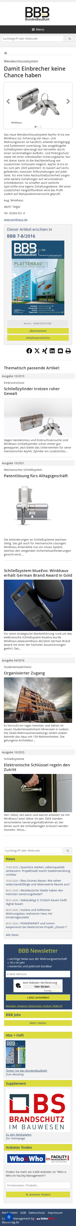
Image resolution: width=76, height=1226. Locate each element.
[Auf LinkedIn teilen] (53, 352)
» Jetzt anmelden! (38, 997)
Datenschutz (37, 1212)
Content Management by (18, 1218)
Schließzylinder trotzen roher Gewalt (32, 391)
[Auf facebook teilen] (29, 352)
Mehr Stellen (38, 1023)
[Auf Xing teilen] (45, 352)
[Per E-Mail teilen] (60, 351)
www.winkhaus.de (15, 219)
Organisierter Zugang (24, 673)
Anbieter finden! (39, 1194)
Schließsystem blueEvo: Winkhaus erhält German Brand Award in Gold (38, 573)
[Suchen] (70, 39)
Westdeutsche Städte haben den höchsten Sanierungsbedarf (34, 892)
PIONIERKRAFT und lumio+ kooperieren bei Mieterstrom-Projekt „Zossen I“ (36, 925)
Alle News (12, 935)
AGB (23, 1212)
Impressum (55, 1212)
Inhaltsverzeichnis (38, 338)
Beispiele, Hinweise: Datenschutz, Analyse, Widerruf (34, 1005)
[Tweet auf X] (37, 352)
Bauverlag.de (10, 1222)
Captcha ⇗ (52, 991)
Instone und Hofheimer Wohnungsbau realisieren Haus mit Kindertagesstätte (29, 913)
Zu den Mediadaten (19, 1134)
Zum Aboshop (15, 1074)
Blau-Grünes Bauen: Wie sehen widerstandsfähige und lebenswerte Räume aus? (38, 882)
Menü (40, 29)
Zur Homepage (15, 1138)
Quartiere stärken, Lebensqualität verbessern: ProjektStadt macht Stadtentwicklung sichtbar (38, 870)
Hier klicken (42, 986)
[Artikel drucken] (68, 351)
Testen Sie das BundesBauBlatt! (26, 1070)
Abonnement (38, 331)
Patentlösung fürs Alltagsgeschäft (36, 475)
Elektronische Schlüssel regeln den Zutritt (37, 767)
